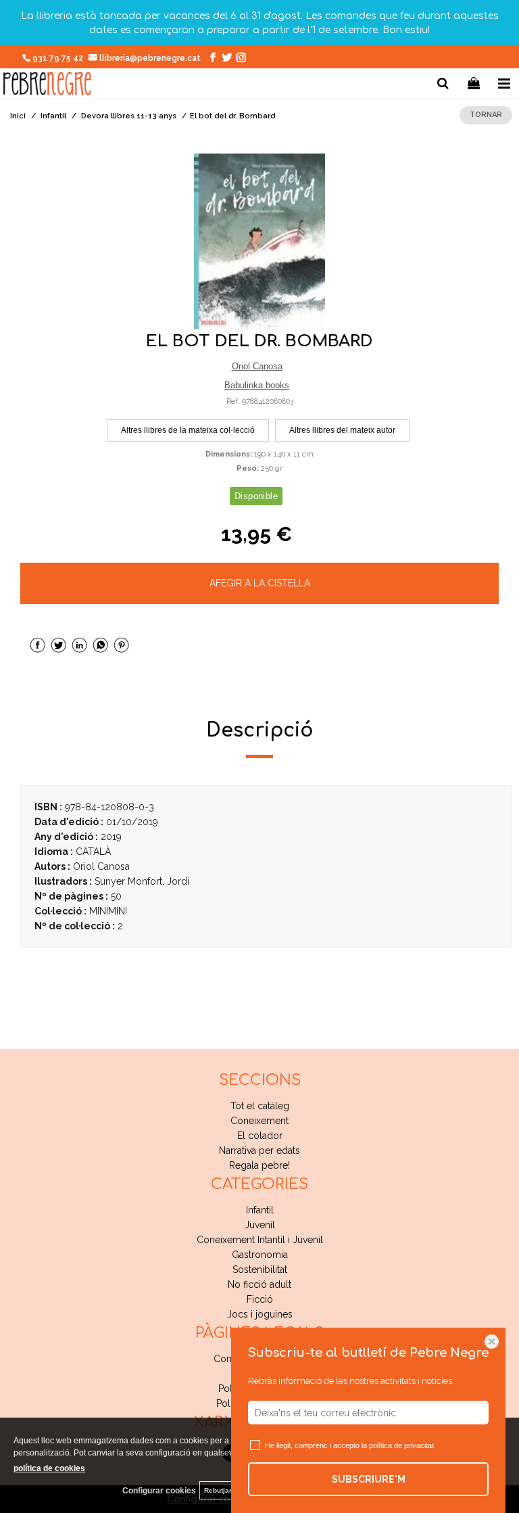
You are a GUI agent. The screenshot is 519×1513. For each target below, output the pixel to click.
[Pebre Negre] (47, 85)
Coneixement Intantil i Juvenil (260, 1239)
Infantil (260, 1210)
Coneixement (259, 1120)
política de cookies (49, 1468)
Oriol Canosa (257, 366)
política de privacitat (401, 1445)
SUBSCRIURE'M (368, 1479)
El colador (259, 1135)
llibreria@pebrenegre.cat (151, 58)
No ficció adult (259, 1284)
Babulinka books (256, 385)
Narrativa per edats (259, 1150)
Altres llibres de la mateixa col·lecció (188, 430)
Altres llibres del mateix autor (342, 430)
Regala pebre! (259, 1165)
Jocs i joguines (260, 1314)
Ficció (260, 1299)
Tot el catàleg (259, 1105)
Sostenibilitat (259, 1269)
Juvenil (260, 1224)
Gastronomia (260, 1254)
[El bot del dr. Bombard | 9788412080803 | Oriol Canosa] (259, 241)
